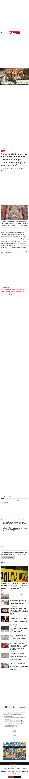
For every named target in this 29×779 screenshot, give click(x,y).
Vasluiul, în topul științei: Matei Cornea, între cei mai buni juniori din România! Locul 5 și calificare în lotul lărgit (19, 611)
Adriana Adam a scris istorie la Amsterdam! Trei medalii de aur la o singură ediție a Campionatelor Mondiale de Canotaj (18, 629)
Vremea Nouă (6, 168)
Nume (2, 534)
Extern (7, 148)
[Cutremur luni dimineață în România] (5, 596)
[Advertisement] (14, 14)
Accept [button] (11, 777)
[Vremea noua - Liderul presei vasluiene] (14, 33)
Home (3, 148)
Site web (3, 546)
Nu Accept (17, 777)
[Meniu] (1, 33)
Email (2, 540)
